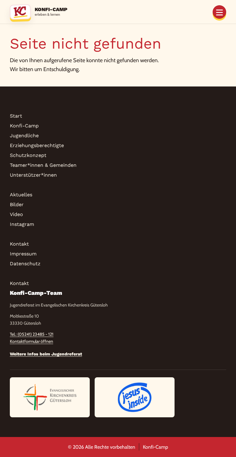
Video (16, 214)
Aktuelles (21, 195)
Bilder (17, 204)
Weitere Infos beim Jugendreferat (46, 353)
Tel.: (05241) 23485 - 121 (31, 334)
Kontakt (19, 244)
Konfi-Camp (24, 126)
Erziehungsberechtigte (37, 145)
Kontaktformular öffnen (31, 341)
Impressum (23, 254)
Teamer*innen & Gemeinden (43, 165)
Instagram (22, 224)
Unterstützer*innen (33, 175)
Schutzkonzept (28, 155)
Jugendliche (24, 135)
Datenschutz (25, 264)
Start (16, 116)
